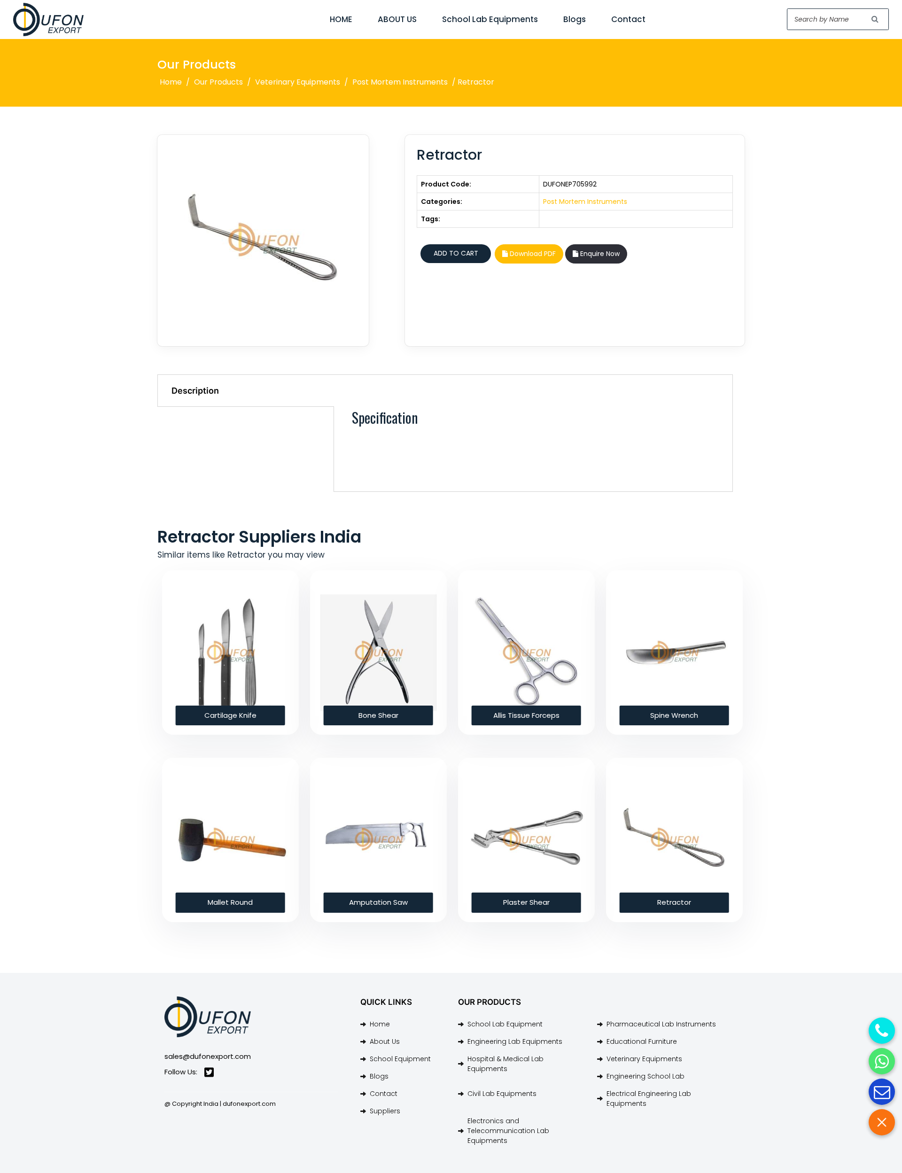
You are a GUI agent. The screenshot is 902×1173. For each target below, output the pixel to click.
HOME (341, 19)
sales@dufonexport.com (207, 1056)
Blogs (574, 19)
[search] (875, 19)
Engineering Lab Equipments (514, 1041)
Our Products (218, 82)
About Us (385, 1041)
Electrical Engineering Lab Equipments (649, 1098)
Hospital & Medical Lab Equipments (505, 1063)
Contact (628, 19)
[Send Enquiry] (882, 1092)
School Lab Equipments (490, 19)
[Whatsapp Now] (882, 1061)
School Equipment (400, 1059)
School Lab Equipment (505, 1024)
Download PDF (532, 253)
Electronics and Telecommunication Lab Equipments (508, 1130)
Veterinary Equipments (297, 82)
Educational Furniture (642, 1041)
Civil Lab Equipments (502, 1093)
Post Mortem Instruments (400, 82)
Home (171, 82)
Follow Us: (180, 1072)
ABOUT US (397, 19)
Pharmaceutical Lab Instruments (661, 1024)
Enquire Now (599, 253)
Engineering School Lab (645, 1076)
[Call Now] (882, 1031)
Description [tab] (195, 391)
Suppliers (385, 1111)
